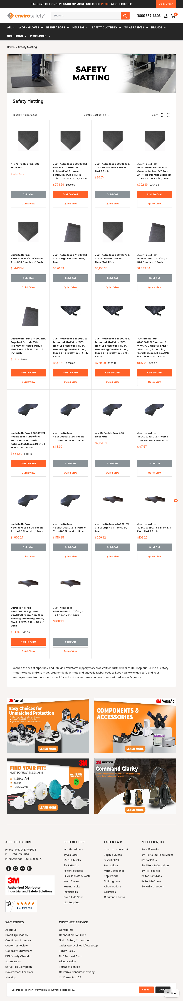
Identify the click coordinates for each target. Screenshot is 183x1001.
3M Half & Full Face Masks (157, 855)
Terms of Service (69, 967)
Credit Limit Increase (18, 940)
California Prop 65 (70, 977)
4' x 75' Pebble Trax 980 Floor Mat (25, 165)
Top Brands (111, 876)
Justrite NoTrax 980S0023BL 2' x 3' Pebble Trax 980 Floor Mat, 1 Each (112, 167)
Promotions (111, 865)
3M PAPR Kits (71, 865)
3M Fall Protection (153, 886)
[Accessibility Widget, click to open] (176, 500)
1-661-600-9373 (32, 859)
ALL (9, 27)
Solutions (15, 36)
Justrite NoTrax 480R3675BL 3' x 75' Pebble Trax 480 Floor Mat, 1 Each (27, 527)
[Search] (125, 15)
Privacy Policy (67, 961)
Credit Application (16, 935)
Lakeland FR (71, 892)
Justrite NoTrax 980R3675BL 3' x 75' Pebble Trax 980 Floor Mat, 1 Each (112, 258)
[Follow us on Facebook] (8, 868)
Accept (146, 989)
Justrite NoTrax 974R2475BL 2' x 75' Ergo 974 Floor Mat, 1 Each (152, 258)
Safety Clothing (104, 27)
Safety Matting (27, 47)
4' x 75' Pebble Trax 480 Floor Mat (109, 434)
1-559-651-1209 (20, 854)
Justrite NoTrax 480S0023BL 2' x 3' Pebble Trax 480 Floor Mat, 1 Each (153, 436)
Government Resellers (19, 972)
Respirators (55, 27)
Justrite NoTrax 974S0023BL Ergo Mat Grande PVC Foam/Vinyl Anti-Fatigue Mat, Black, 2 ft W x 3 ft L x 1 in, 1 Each (28, 346)
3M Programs (112, 881)
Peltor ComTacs (152, 876)
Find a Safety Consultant (74, 940)
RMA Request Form (70, 956)
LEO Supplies (71, 902)
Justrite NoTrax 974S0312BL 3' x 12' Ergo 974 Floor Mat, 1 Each (70, 258)
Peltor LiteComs (151, 881)
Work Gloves (29, 27)
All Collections (112, 886)
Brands (156, 27)
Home (11, 47)
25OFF (105, 4)
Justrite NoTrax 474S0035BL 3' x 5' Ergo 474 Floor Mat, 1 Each (154, 527)
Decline (163, 989)
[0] (173, 15)
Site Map (10, 977)
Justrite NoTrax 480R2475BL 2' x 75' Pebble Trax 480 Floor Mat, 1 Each (69, 527)
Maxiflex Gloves (73, 849)
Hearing (78, 27)
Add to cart (70, 194)
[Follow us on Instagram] (15, 868)
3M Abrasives (134, 27)
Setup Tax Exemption (18, 967)
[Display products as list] (168, 115)
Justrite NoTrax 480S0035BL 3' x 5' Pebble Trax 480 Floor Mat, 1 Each (69, 436)
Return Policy (67, 951)
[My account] (165, 16)
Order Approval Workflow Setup (78, 945)
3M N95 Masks (72, 860)
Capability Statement (18, 951)
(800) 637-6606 (149, 15)
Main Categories (114, 871)
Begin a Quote (113, 855)
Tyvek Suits (71, 855)
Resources (38, 36)
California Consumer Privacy (77, 972)
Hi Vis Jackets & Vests (77, 876)
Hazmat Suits (72, 886)
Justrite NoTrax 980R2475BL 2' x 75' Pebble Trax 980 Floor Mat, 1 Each (27, 258)
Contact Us (66, 930)
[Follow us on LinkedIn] (29, 868)
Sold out (28, 194)
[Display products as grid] (162, 115)
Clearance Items (114, 897)
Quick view (28, 203)
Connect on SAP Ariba (72, 935)
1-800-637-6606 (25, 849)
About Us (10, 930)
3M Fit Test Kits (151, 871)
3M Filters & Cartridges (155, 865)
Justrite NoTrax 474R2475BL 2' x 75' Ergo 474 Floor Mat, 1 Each (68, 611)
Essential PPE (112, 860)
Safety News (13, 961)
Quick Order (166, 4)
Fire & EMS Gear (73, 897)
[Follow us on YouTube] (22, 868)
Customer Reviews (17, 945)
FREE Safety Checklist (18, 956)
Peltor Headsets (73, 871)
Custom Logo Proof (116, 849)
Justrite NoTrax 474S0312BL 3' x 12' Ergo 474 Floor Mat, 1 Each (112, 527)
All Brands (110, 892)
